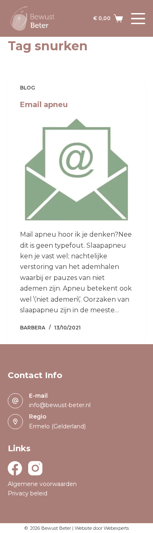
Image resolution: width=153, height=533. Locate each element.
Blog (27, 88)
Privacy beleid (27, 493)
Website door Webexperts (102, 528)
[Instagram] (35, 468)
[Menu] (138, 18)
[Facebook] (15, 468)
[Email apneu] (77, 169)
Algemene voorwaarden (42, 484)
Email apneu (44, 104)
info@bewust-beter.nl (60, 405)
